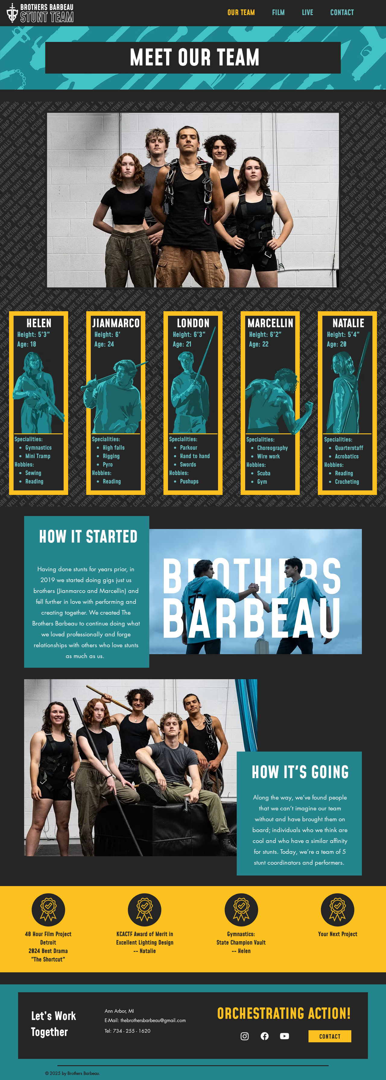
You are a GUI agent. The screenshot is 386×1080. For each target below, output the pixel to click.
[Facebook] (264, 1036)
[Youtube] (284, 1036)
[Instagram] (244, 1036)
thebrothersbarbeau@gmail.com (153, 1020)
